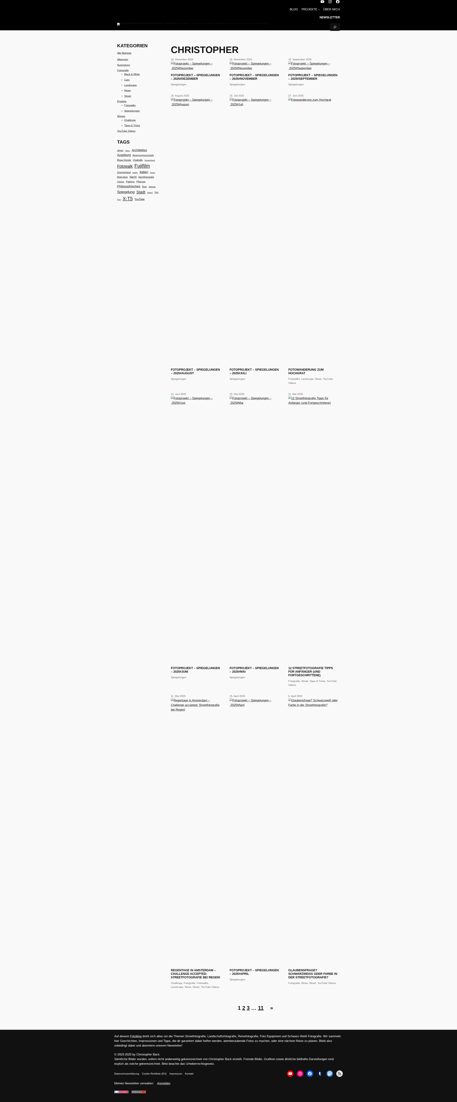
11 (261, 1008)
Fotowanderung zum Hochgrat (306, 371)
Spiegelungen (132, 110)
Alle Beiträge (124, 53)
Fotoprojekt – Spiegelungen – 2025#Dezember (195, 76)
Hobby (135, 173)
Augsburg (124, 155)
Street (127, 96)
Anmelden (163, 1083)
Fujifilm (142, 166)
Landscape (130, 85)
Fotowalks (130, 105)
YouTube (139, 199)
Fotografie (123, 70)
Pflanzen (140, 182)
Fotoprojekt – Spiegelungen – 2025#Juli (254, 371)
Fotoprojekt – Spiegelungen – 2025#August (195, 371)
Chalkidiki (138, 160)
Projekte (121, 101)
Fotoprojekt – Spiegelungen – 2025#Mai (254, 669)
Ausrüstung (123, 65)
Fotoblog (136, 1036)
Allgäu (120, 150)
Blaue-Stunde (124, 160)
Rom (144, 186)
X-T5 (128, 198)
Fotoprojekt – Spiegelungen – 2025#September (312, 76)
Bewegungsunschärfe (143, 155)
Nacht (133, 176)
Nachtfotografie (146, 177)
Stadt (140, 192)
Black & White (132, 74)
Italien (144, 172)
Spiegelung (126, 192)
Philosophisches (128, 186)
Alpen (127, 151)
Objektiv (120, 182)
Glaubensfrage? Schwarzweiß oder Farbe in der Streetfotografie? (312, 974)
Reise (127, 90)
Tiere (119, 199)
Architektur (139, 150)
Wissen (121, 116)
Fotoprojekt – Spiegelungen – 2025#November (254, 76)
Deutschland (150, 160)
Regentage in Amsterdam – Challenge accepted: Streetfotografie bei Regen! (195, 974)
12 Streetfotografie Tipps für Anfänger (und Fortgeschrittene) (310, 671)
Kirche (152, 173)
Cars (127, 79)
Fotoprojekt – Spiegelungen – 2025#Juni (195, 669)
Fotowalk (125, 166)
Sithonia (152, 187)
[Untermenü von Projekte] (319, 9)
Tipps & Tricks (132, 125)
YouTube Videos (126, 131)
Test (156, 192)
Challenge (130, 120)
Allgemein (122, 59)
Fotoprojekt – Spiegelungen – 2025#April (254, 972)
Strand (150, 193)
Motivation (122, 177)
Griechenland (124, 172)
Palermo (130, 182)
